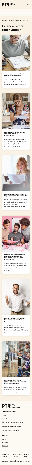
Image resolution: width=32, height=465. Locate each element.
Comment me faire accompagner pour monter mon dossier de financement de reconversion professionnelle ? (14, 257)
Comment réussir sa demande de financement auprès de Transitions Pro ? (15, 319)
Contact (5, 446)
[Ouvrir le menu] (3, 12)
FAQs (4, 439)
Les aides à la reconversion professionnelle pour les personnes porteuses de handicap (15, 381)
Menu (28, 4)
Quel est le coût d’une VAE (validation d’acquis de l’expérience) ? (16, 74)
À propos (5, 442)
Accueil (4, 20)
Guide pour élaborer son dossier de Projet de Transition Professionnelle (15, 194)
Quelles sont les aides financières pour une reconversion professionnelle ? (14, 133)
